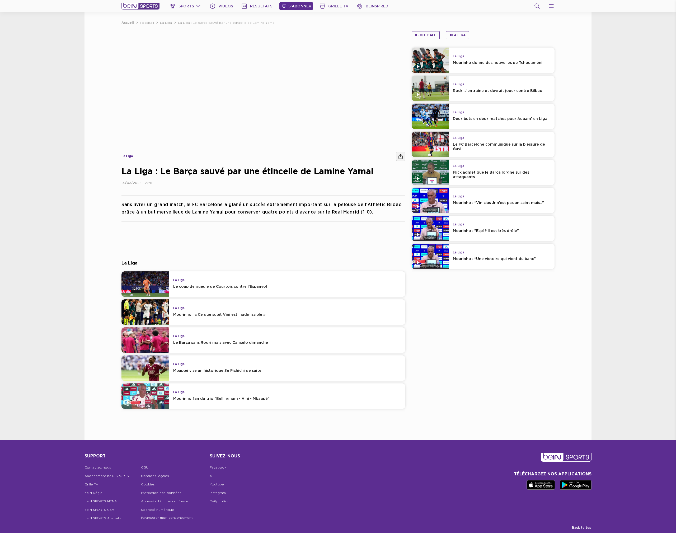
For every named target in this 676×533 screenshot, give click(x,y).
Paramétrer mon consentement (167, 517)
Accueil (127, 22)
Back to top (582, 527)
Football (147, 22)
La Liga (166, 22)
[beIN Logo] (140, 6)
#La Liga (457, 35)
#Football (425, 35)
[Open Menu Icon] (551, 6)
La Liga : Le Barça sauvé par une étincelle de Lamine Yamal (226, 22)
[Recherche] (537, 6)
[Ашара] (400, 156)
